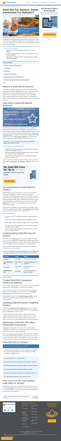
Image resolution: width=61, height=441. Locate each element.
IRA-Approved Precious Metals (25, 418)
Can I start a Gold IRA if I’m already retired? (14, 358)
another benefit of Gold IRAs (20, 136)
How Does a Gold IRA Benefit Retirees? (12, 65)
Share (37, 15)
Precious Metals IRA (25, 406)
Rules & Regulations (24, 412)
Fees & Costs (24, 414)
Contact (40, 431)
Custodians (24, 421)
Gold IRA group (9, 387)
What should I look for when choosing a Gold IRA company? (18, 369)
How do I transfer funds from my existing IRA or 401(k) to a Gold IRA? (20, 362)
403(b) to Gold (34, 411)
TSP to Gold (33, 414)
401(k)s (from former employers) (18, 161)
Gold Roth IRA (34, 423)
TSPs (32, 161)
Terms (36, 433)
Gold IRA (28, 2)
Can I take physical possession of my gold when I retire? (17, 376)
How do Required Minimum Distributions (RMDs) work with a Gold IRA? (21, 365)
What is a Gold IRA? (8, 62)
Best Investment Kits (34, 406)
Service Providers (25, 426)
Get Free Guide (6, 438)
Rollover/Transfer (35, 2)
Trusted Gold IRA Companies (10, 74)
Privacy (33, 433)
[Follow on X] (8, 410)
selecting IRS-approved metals (26, 296)
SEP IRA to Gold (34, 417)
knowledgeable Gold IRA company (31, 209)
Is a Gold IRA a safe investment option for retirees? (16, 346)
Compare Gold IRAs (53, 2)
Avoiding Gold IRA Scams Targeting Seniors (13, 76)
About (37, 431)
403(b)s (27, 161)
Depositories (24, 423)
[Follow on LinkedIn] (12, 410)
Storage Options (44, 2)
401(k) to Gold (34, 408)
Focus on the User (6, 6)
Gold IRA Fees (7, 71)
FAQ (4, 82)
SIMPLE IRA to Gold (34, 421)
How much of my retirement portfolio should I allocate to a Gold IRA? (20, 373)
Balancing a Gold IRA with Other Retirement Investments (16, 79)
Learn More (52, 420)
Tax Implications (7, 68)
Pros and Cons (25, 408)
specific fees (15, 238)
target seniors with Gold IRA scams (19, 308)
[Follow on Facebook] (5, 410)
